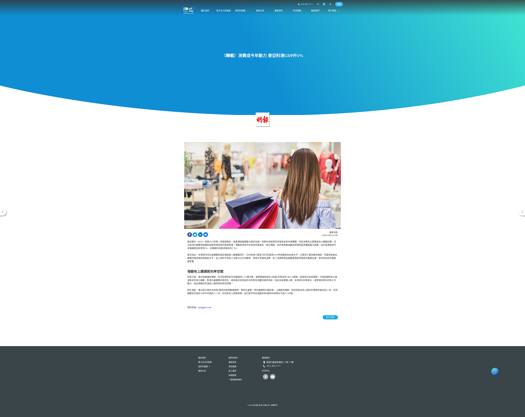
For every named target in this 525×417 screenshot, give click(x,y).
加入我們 (232, 371)
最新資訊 (279, 11)
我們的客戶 (233, 358)
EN (318, 4)
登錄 (339, 4)
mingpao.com (204, 307)
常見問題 (297, 11)
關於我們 (205, 11)
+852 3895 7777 (306, 4)
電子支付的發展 (223, 11)
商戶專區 (332, 11)
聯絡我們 (315, 11)
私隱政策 (232, 375)
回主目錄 (330, 317)
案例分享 (260, 11)
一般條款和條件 (235, 380)
